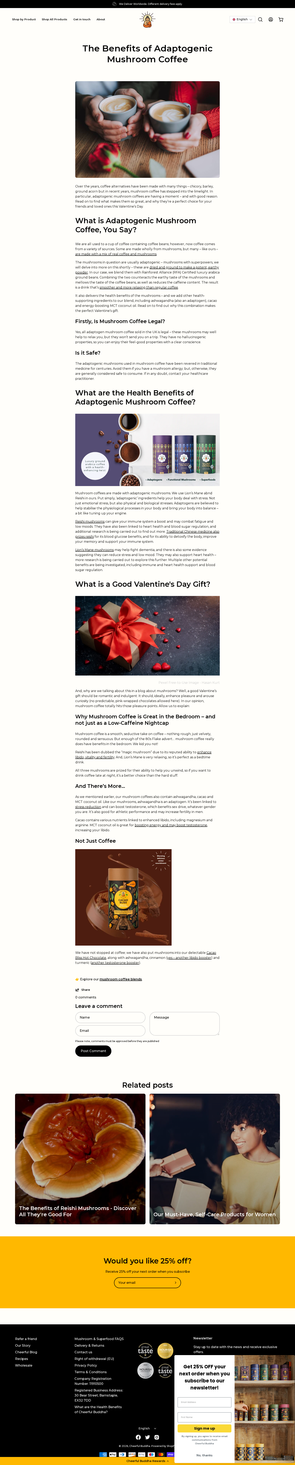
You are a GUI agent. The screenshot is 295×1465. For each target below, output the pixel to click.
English (144, 1428)
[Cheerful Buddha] (147, 19)
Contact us (83, 1352)
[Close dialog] (289, 1360)
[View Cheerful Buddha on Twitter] (147, 1437)
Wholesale (23, 1365)
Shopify (171, 1446)
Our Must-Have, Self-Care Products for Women (215, 1214)
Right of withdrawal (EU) (94, 1359)
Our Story (23, 1345)
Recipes (21, 1359)
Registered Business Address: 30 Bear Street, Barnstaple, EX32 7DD (98, 1395)
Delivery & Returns (89, 1345)
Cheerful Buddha (139, 1446)
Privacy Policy (85, 1365)
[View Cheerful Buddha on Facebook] (138, 1437)
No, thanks (204, 1455)
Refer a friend (26, 1339)
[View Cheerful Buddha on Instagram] (157, 1437)
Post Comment (93, 1051)
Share (85, 990)
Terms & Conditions (90, 1372)
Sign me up (204, 1428)
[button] (147, 1461)
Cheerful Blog (26, 1352)
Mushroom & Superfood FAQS (99, 1339)
